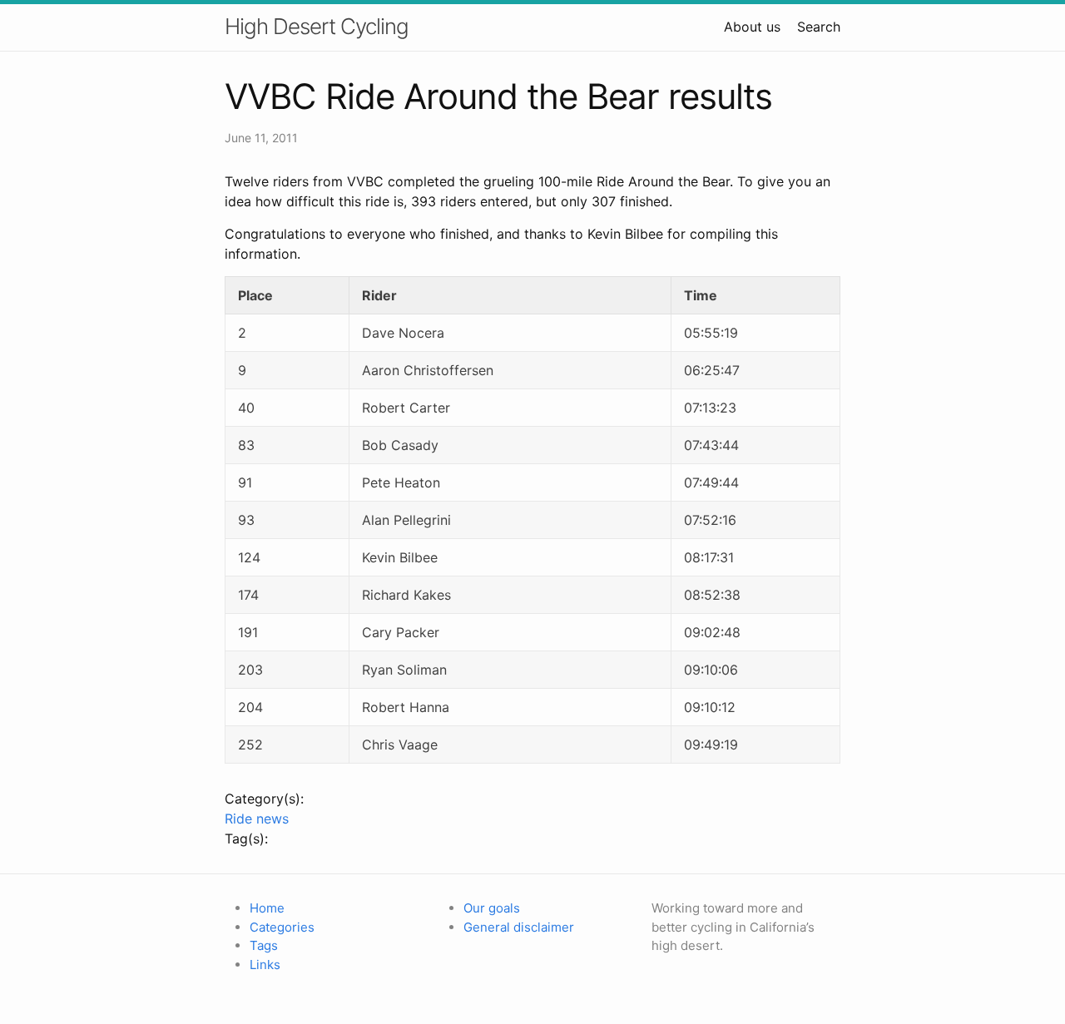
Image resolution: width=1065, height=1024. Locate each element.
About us (752, 26)
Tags (264, 945)
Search (818, 26)
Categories (282, 927)
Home (267, 908)
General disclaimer (518, 927)
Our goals (491, 908)
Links (265, 964)
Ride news (257, 818)
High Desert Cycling (317, 26)
